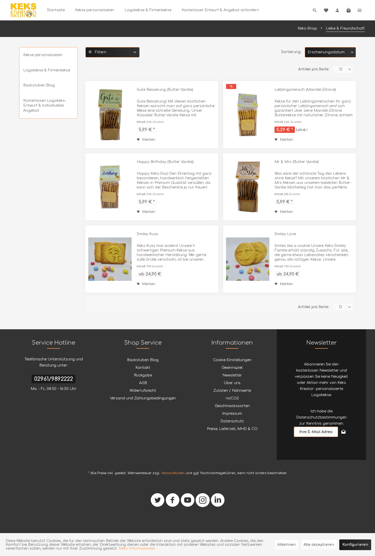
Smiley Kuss (147, 234)
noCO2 (232, 398)
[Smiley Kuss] (110, 259)
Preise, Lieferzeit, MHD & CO (232, 429)
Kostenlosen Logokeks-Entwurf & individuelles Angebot (44, 105)
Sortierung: (291, 52)
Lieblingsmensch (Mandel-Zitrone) (305, 90)
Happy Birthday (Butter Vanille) (165, 162)
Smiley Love (285, 234)
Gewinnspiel (232, 368)
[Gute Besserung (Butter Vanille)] (110, 114)
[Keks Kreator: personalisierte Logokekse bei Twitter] (158, 502)
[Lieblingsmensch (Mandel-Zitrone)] (247, 114)
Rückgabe (143, 375)
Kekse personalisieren (42, 55)
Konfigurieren (355, 545)
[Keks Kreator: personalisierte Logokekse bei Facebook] (173, 502)
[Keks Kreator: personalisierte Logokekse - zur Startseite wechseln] (23, 10)
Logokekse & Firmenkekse (46, 70)
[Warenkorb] (348, 10)
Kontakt (142, 368)
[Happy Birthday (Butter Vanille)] (110, 187)
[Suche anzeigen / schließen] (315, 10)
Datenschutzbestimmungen (321, 417)
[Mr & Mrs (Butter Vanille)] (247, 187)
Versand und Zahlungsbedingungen (143, 398)
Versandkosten (173, 473)
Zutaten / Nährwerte (232, 391)
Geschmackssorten (232, 406)
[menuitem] (56, 10)
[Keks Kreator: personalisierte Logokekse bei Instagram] (203, 502)
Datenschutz (232, 421)
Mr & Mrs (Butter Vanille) (296, 162)
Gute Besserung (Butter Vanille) (165, 90)
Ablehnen (286, 545)
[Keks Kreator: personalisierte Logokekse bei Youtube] (188, 502)
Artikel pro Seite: (313, 69)
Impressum (232, 413)
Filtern (100, 52)
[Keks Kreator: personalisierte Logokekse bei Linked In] (218, 502)
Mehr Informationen (137, 548)
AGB (143, 383)
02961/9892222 (53, 379)
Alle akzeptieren (319, 545)
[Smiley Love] (247, 259)
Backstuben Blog (39, 85)
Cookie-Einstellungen (232, 360)
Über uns (232, 383)
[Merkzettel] (326, 10)
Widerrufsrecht (143, 391)
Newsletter (232, 375)
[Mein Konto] (337, 10)
